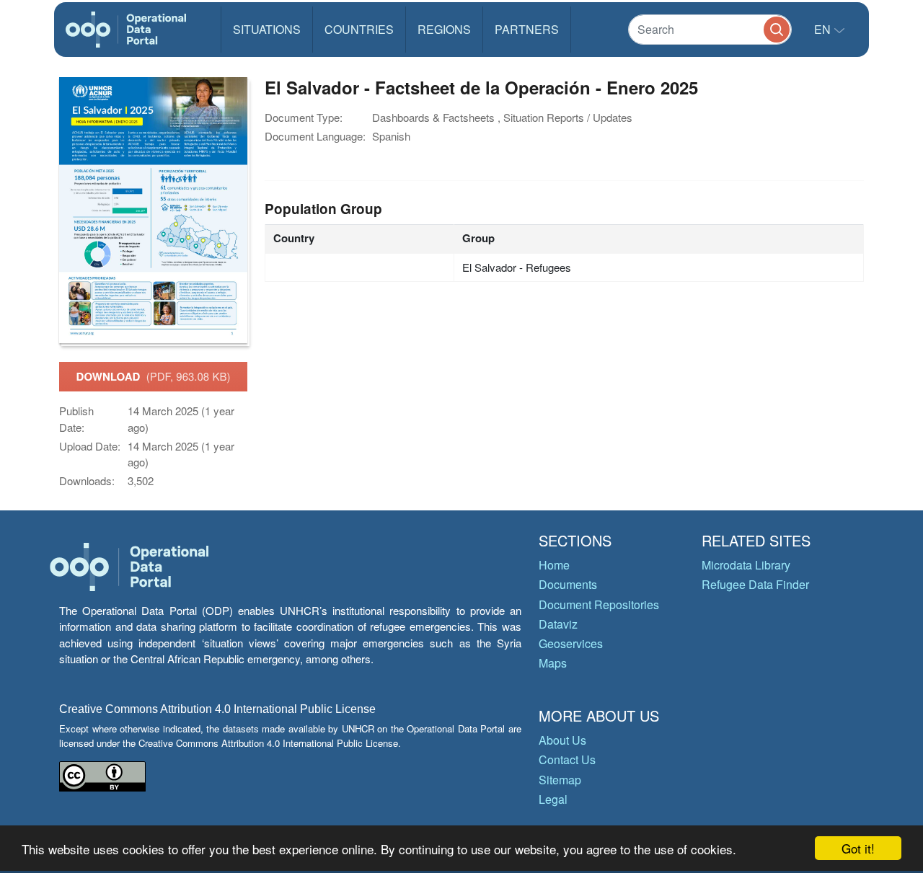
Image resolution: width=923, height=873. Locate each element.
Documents (568, 584)
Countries (359, 29)
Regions (444, 29)
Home (554, 565)
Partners (527, 29)
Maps (553, 663)
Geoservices (571, 643)
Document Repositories (599, 604)
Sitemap (560, 779)
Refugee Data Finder (755, 584)
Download (153, 376)
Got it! (858, 848)
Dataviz (558, 624)
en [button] (824, 29)
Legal (553, 799)
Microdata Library (746, 565)
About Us (562, 740)
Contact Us (567, 759)
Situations (267, 29)
